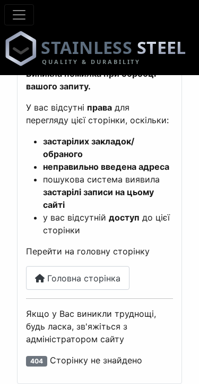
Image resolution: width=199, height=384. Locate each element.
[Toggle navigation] (19, 14)
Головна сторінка (82, 278)
